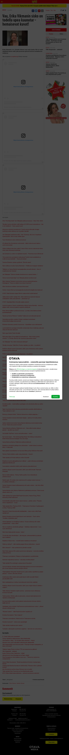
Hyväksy (55, 396)
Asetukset (46, 396)
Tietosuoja (12, 396)
